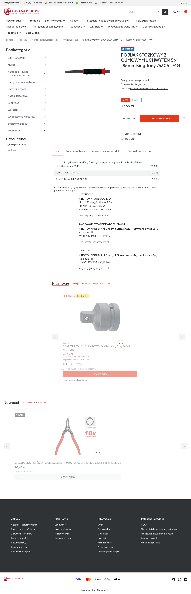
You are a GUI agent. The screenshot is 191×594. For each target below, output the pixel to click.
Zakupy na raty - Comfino (23, 529)
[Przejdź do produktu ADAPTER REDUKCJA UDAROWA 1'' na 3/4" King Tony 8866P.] (100, 317)
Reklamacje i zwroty (21, 547)
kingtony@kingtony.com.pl (94, 241)
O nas (100, 524)
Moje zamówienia (63, 529)
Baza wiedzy (104, 529)
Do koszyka (100, 374)
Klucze (144, 524)
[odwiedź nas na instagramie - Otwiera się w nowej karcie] (179, 579)
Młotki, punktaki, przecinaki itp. (45, 40)
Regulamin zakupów (21, 551)
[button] (165, 12)
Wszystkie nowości (33, 402)
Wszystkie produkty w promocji (89, 283)
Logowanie (60, 524)
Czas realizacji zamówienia (24, 524)
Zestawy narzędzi (149, 538)
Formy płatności (19, 538)
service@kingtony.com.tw (93, 215)
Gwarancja (103, 533)
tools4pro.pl (9, 40)
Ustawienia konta (63, 538)
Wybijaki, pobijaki (70, 40)
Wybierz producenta (16, 144)
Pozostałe (23, 40)
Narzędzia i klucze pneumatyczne (157, 533)
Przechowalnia (62, 533)
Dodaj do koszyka (159, 118)
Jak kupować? (105, 542)
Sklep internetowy (93, 590)
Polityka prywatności (108, 551)
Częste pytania (105, 547)
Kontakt (102, 538)
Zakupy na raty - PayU (21, 533)
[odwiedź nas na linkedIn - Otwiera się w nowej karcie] (185, 579)
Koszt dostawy (18, 542)
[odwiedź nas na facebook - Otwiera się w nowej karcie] (173, 579)
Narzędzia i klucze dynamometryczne (159, 529)
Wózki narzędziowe (150, 542)
